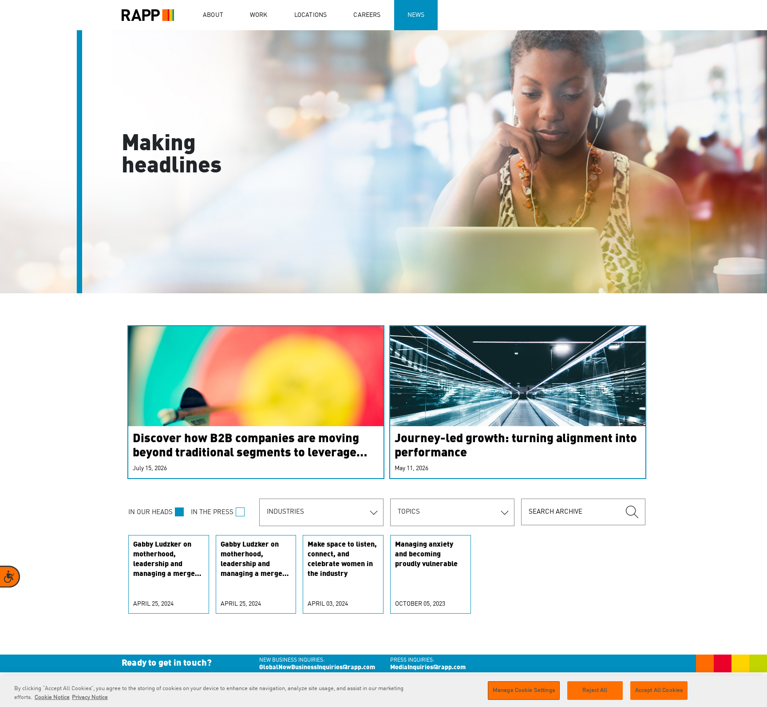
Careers (366, 15)
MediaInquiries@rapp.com (428, 667)
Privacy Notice (90, 697)
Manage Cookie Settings (524, 690)
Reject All (594, 690)
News (416, 15)
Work (259, 15)
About (213, 15)
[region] (383, 691)
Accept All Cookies (659, 690)
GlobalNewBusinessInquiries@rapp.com (317, 667)
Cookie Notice (52, 697)
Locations (310, 15)
